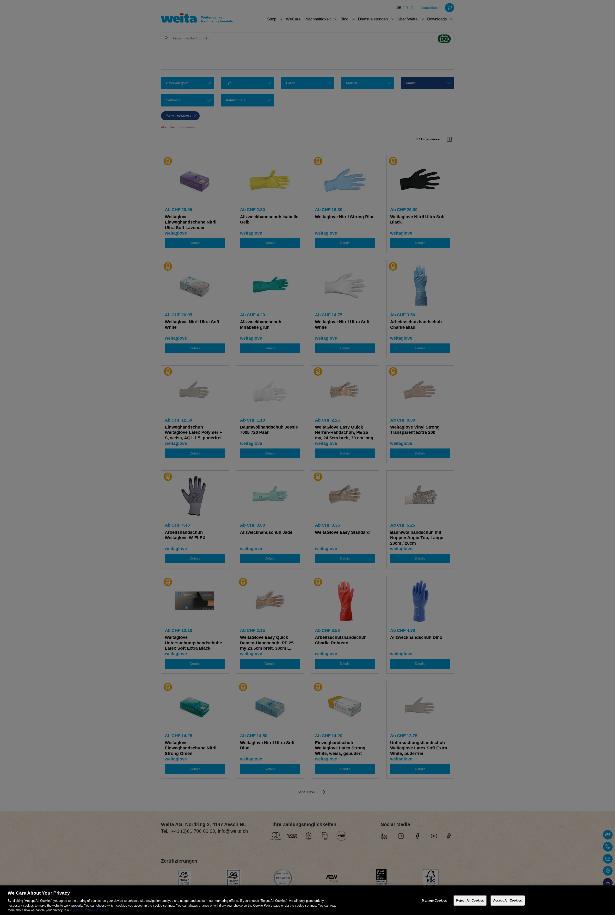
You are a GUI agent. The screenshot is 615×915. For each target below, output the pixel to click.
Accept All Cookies (507, 900)
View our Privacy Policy (90, 910)
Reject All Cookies (470, 900)
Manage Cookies (434, 900)
